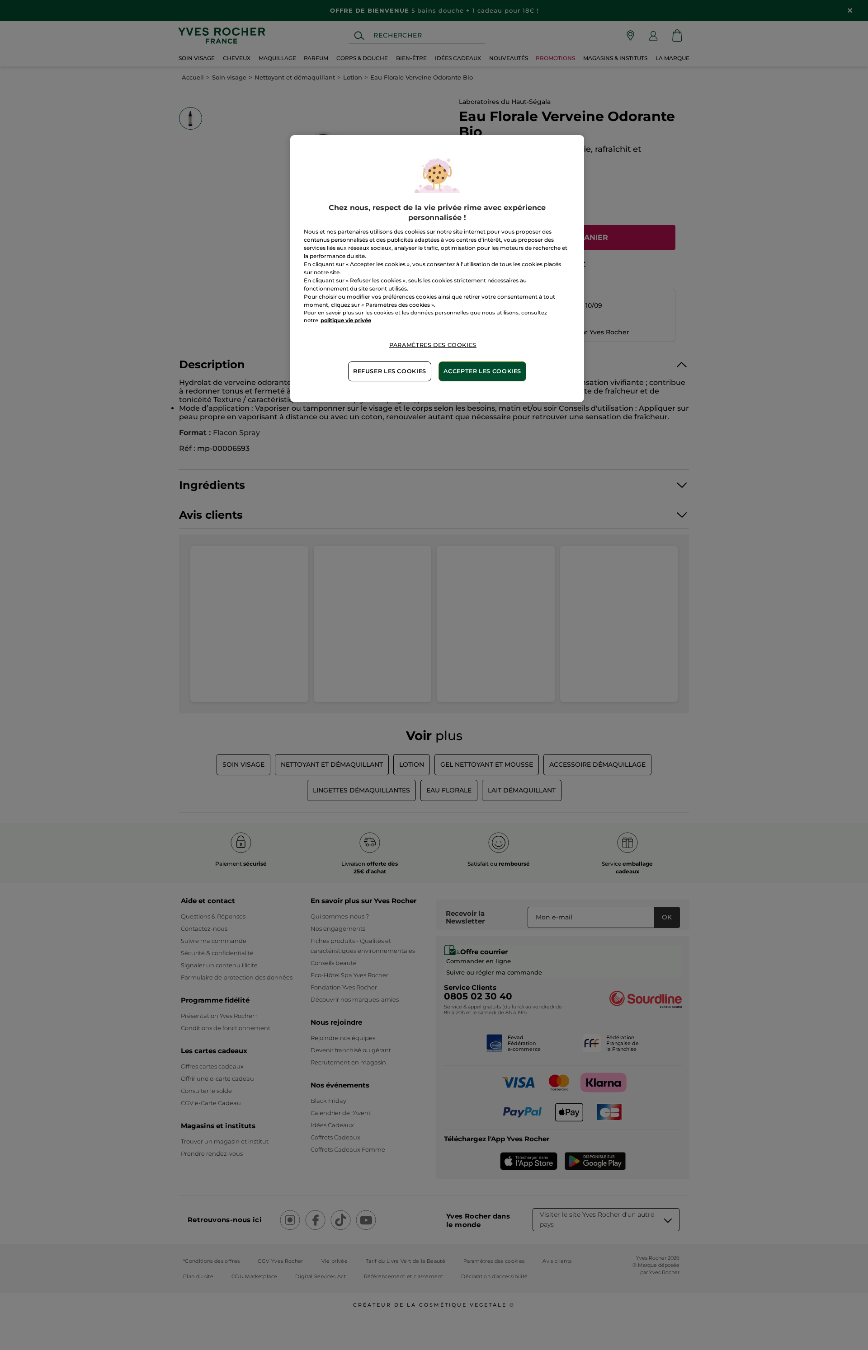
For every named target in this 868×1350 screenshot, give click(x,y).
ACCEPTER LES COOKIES (482, 371)
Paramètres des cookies (432, 345)
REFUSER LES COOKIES (389, 371)
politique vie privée (346, 320)
